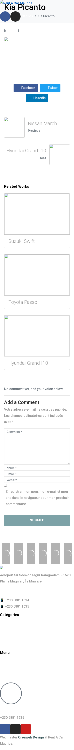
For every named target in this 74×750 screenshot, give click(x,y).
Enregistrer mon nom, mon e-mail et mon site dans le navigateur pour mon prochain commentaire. (37, 498)
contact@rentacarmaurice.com (23, 591)
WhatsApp (15, 710)
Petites (11, 30)
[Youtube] (26, 729)
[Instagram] (15, 16)
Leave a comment (32, 30)
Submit (37, 520)
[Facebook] (5, 16)
